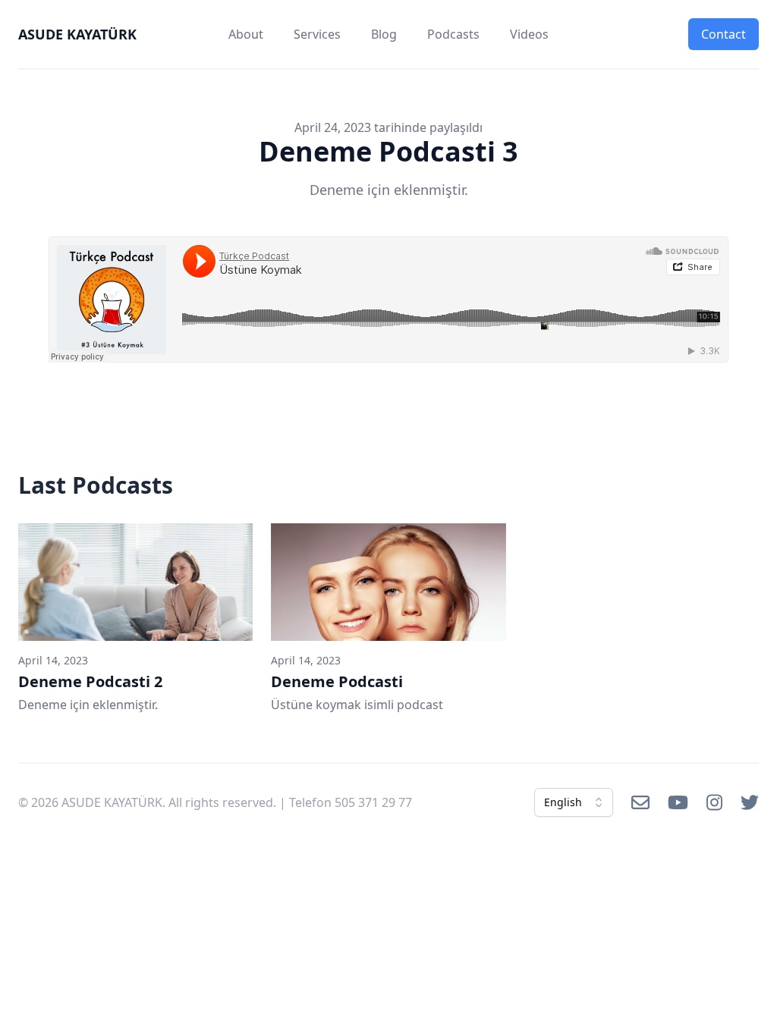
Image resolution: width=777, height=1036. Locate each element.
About (245, 34)
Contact (723, 34)
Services (317, 34)
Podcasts (453, 34)
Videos (529, 34)
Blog (384, 34)
